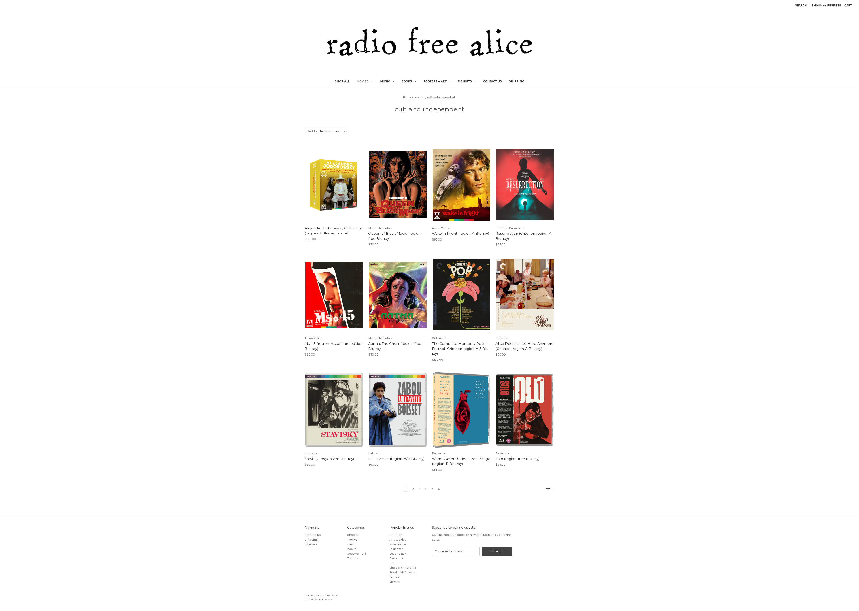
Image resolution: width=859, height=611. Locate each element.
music (385, 81)
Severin (394, 577)
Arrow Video (397, 539)
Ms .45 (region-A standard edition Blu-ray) (333, 346)
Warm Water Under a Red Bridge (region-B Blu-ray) (461, 461)
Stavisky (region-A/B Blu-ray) (329, 459)
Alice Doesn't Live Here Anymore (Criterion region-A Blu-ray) (524, 346)
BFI (391, 563)
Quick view (333, 181)
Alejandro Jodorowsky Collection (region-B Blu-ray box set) (333, 230)
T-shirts (465, 81)
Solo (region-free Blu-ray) (517, 459)
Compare (332, 188)
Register (834, 5)
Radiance (396, 558)
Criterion (395, 535)
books (407, 81)
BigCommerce (328, 595)
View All (394, 582)
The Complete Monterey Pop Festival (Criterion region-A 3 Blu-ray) (461, 348)
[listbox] (334, 131)
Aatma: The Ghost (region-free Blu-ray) (394, 346)
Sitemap (311, 544)
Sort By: (312, 131)
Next (547, 489)
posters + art (435, 81)
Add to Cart (397, 192)
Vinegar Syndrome (402, 568)
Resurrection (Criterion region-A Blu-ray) (523, 236)
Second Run (398, 554)
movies (363, 81)
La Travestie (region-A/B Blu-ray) (396, 459)
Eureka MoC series (402, 572)
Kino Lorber (397, 544)
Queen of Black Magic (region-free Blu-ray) (395, 236)
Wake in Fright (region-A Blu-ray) (460, 233)
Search (801, 5)
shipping (516, 81)
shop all (342, 81)
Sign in (817, 5)
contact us (492, 81)
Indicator (396, 549)
